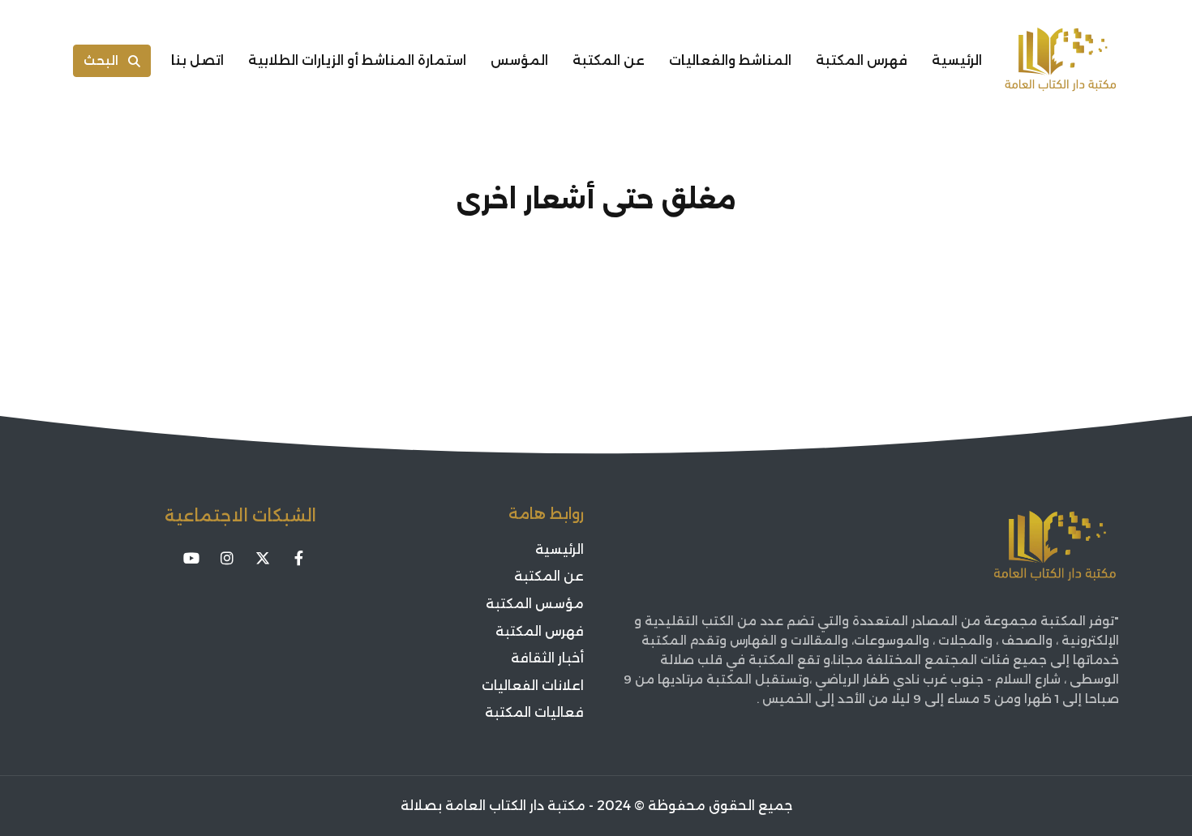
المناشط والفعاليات (730, 60)
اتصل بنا (197, 60)
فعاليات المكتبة (534, 712)
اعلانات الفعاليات (533, 685)
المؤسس (519, 60)
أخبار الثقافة (547, 658)
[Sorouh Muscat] (1060, 60)
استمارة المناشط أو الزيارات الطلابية (357, 60)
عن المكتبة (608, 60)
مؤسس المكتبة (535, 603)
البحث (101, 60)
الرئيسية (957, 60)
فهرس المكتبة (861, 60)
